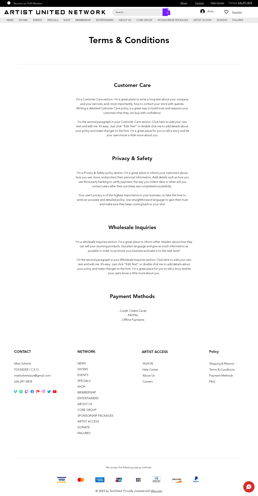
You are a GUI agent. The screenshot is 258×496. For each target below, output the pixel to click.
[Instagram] (43, 391)
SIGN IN (148, 363)
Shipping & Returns (221, 363)
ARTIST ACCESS (88, 421)
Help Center (150, 369)
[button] (168, 11)
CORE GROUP (87, 410)
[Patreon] (38, 391)
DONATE (83, 427)
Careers (148, 381)
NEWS (81, 363)
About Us (149, 375)
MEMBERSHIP (86, 392)
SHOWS (82, 369)
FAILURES (83, 433)
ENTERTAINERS (87, 398)
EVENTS (82, 375)
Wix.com (156, 491)
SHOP (81, 386)
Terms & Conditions (222, 369)
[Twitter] (49, 391)
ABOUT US (84, 404)
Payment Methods (221, 375)
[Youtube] (54, 391)
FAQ (212, 381)
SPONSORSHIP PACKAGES (95, 415)
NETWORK (87, 12)
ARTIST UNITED (36, 12)
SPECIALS (84, 381)
